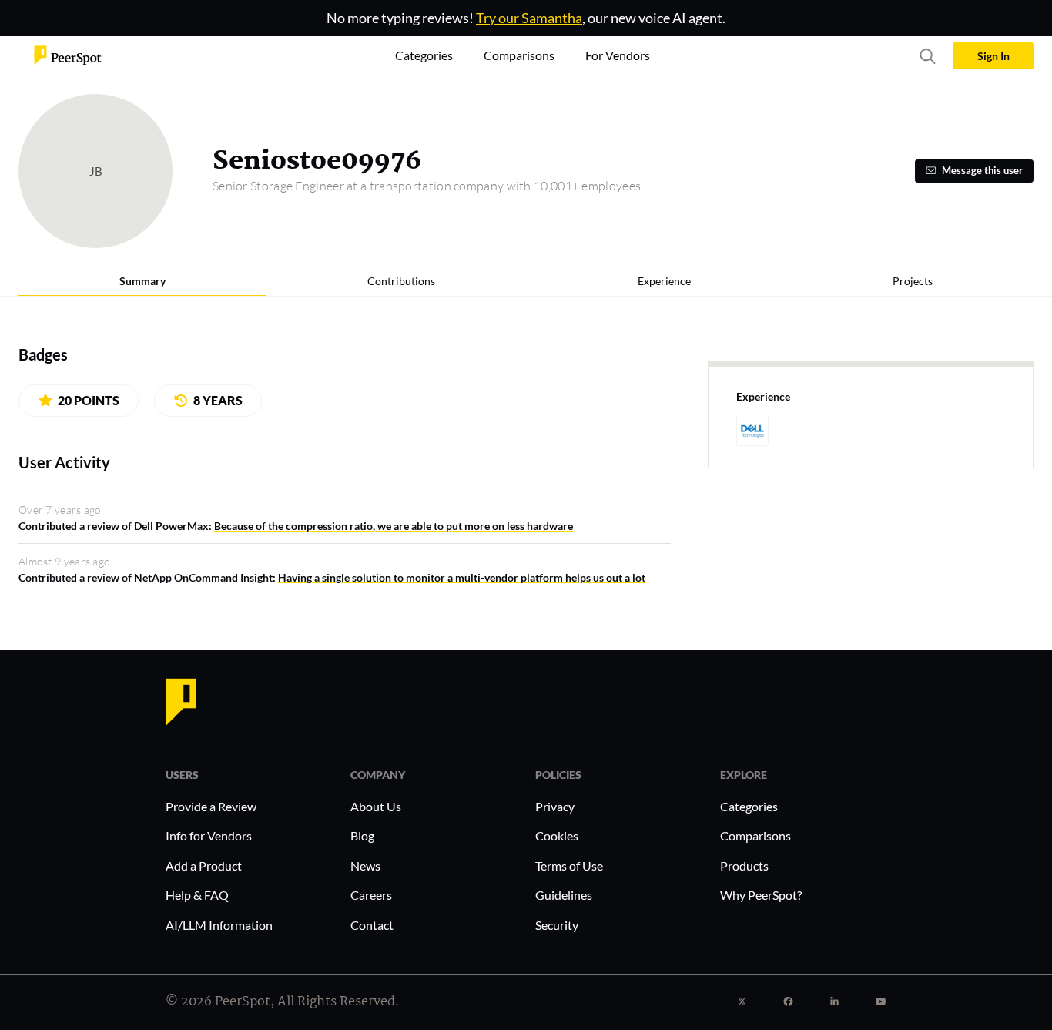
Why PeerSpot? (761, 894)
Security (556, 925)
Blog (362, 835)
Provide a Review (211, 806)
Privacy (555, 806)
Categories (749, 806)
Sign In (993, 55)
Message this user (982, 170)
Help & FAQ (197, 894)
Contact (372, 925)
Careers (371, 894)
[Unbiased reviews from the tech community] (67, 54)
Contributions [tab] (401, 280)
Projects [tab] (913, 280)
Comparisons (755, 835)
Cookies (556, 835)
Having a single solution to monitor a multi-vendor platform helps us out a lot (461, 577)
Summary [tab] (142, 280)
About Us (375, 806)
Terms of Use (569, 865)
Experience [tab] (664, 280)
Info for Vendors (209, 835)
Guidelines (563, 894)
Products (744, 865)
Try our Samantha (529, 17)
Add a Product (204, 865)
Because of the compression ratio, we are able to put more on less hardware (393, 525)
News (365, 865)
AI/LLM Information (219, 925)
